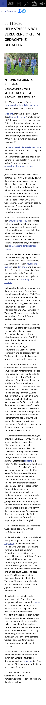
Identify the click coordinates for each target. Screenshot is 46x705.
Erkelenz (8, 113)
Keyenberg (32, 263)
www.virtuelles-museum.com (19, 166)
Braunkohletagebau (18, 220)
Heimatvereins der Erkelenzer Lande (21, 105)
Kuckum (8, 267)
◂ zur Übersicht (8, 11)
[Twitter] (24, 11)
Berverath (22, 267)
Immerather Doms (17, 117)
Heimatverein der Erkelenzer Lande (24, 147)
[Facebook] (20, 11)
